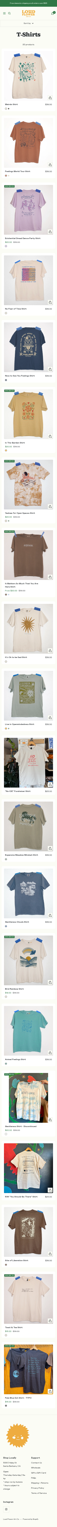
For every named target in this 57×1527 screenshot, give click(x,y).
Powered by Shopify (30, 1519)
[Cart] (52, 13)
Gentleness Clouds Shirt (17, 922)
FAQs (33, 1478)
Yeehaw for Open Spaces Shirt (20, 513)
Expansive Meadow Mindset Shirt (21, 855)
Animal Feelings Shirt (15, 1059)
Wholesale (35, 1468)
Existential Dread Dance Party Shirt (22, 238)
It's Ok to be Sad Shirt (16, 657)
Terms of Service (39, 1493)
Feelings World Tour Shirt (17, 171)
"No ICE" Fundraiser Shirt (17, 791)
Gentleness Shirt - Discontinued (20, 1126)
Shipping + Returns (39, 1483)
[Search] (9, 13)
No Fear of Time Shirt (16, 309)
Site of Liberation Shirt (16, 1260)
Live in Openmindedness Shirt (19, 724)
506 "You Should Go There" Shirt (21, 1197)
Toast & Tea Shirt (14, 1327)
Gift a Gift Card (38, 1473)
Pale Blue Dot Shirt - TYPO (18, 1398)
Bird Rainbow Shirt (14, 989)
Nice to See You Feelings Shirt (20, 376)
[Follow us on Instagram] (6, 1509)
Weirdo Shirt (11, 104)
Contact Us (36, 1463)
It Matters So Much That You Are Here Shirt (21, 585)
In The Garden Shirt (15, 443)
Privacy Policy (37, 1488)
